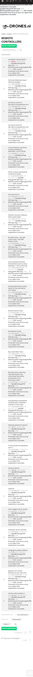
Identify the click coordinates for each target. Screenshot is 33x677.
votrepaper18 (16, 106)
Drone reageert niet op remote (17, 509)
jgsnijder (14, 595)
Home (3, 34)
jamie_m (14, 552)
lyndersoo (15, 382)
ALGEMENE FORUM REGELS (17, 60)
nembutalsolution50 (18, 268)
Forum (9, 34)
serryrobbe (15, 449)
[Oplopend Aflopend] (6, 624)
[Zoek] (20, 50)
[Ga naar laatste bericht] (30, 67)
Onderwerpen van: (7, 615)
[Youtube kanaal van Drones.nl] (10, 2)
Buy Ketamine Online (14, 331)
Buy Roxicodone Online (15, 311)
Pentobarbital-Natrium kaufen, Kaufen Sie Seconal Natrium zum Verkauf (17, 288)
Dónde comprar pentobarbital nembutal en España (17, 173)
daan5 (13, 427)
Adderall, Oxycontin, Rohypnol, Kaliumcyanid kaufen (17, 216)
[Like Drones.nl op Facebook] (16, 2)
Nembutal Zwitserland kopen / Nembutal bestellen (17, 81)
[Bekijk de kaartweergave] (20, 2)
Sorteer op (4, 619)
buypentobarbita (17, 292)
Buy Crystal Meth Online (15, 352)
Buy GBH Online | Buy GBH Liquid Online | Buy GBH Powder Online (16, 239)
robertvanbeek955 (17, 406)
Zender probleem (13, 468)
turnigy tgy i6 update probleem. (18, 550)
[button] (30, 632)
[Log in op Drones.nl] (27, 2)
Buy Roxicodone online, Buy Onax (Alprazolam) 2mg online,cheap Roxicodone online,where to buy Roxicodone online (16, 376)
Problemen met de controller (17, 530)
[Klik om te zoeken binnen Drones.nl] (31, 2)
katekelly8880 (16, 84)
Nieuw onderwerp (9, 46)
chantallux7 (15, 153)
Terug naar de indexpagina (11, 638)
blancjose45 (15, 243)
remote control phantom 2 (16, 593)
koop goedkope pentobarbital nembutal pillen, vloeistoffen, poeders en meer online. (17, 402)
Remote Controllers (11, 40)
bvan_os (14, 511)
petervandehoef (17, 575)
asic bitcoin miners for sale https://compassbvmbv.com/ (18, 103)
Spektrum (11, 489)
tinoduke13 (15, 196)
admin (13, 61)
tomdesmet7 (16, 491)
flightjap (14, 470)
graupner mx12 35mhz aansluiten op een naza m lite (17, 572)
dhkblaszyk (15, 532)
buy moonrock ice (13, 194)
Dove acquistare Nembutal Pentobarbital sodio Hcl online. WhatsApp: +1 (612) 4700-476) (17, 264)
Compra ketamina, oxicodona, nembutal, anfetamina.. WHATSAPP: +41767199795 (17, 149)
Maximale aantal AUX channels (17, 425)
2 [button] (27, 633)
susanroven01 (16, 219)
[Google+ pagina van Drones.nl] (7, 2)
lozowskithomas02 (17, 176)
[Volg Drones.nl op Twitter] (13, 2)
